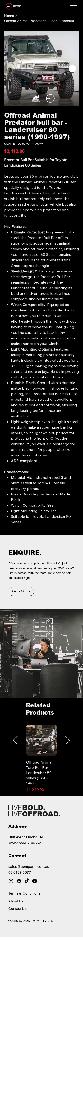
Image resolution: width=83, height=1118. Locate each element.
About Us (16, 901)
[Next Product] (68, 740)
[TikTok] (27, 881)
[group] (41, 758)
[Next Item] (72, 68)
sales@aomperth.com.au (28, 866)
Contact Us (17, 908)
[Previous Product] (15, 740)
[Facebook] (19, 881)
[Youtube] (34, 881)
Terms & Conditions (24, 893)
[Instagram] (11, 881)
